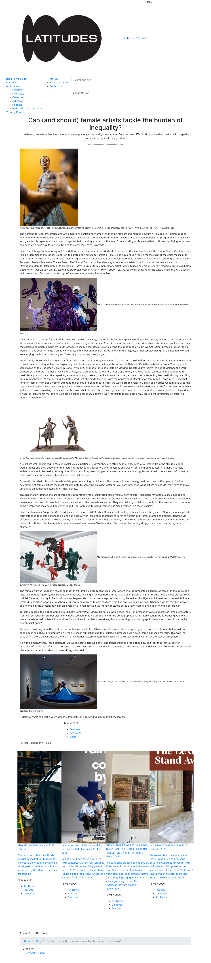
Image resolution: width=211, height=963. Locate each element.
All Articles (12, 86)
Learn (73, 736)
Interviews (18, 93)
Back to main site (16, 78)
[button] (74, 88)
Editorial (11, 82)
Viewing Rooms (15, 112)
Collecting (18, 97)
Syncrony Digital (35, 952)
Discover (29, 893)
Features (17, 89)
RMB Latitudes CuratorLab (27, 108)
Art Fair (53, 78)
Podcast (17, 104)
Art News (17, 101)
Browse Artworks (59, 82)
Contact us (55, 86)
